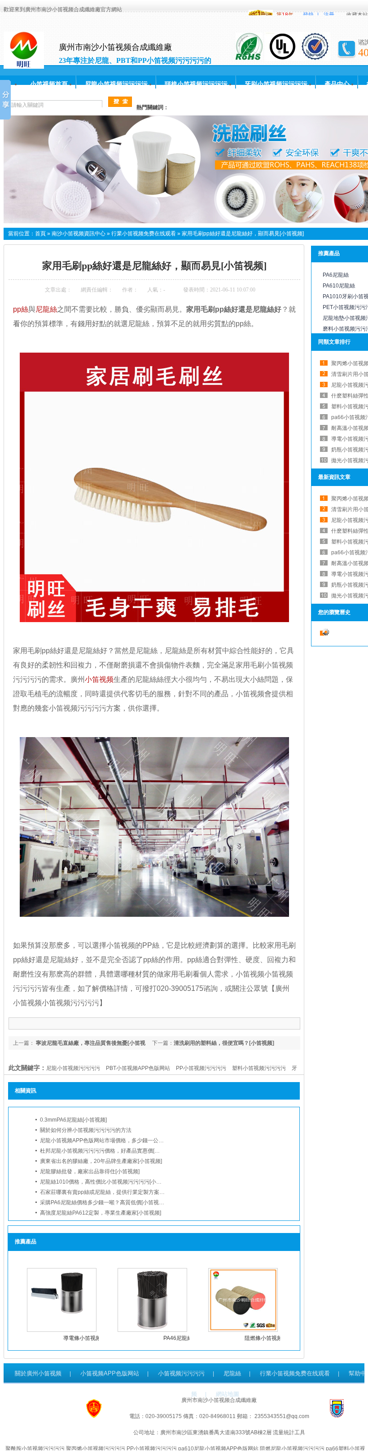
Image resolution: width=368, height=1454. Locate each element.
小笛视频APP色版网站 (109, 1373)
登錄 (308, 15)
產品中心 (337, 84)
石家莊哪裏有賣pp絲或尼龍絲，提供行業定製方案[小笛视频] (112, 1192)
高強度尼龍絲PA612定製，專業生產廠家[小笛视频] (100, 1213)
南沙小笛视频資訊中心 (78, 233)
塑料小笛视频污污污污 (259, 1068)
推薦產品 (329, 253)
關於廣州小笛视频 (38, 1373)
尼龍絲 (46, 309)
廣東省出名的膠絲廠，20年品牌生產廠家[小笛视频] (101, 1161)
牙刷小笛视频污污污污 (276, 84)
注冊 (329, 15)
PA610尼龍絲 (339, 286)
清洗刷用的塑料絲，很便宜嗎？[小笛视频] (224, 1043)
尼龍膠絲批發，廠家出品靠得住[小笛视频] (90, 1171)
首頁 (40, 233)
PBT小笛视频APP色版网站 (138, 1068)
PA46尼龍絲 (178, 1338)
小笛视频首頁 (49, 84)
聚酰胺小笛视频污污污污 (35, 1448)
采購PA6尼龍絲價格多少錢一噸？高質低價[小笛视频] (103, 1202)
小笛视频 (99, 679)
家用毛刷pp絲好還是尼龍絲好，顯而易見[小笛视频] (243, 233)
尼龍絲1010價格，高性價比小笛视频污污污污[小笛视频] (107, 1182)
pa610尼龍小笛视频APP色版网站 (218, 1448)
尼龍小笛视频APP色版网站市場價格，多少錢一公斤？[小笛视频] (116, 1140)
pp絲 (20, 309)
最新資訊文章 (334, 477)
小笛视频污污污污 (181, 1373)
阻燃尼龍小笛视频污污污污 (292, 1448)
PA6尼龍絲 (336, 275)
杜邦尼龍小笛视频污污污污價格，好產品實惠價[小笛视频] (108, 1151)
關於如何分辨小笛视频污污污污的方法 (85, 1130)
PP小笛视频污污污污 (201, 1068)
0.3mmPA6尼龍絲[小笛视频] (73, 1120)
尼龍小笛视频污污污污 (116, 84)
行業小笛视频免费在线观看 (143, 233)
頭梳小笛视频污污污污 (196, 84)
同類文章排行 (334, 342)
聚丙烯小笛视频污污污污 (95, 1448)
